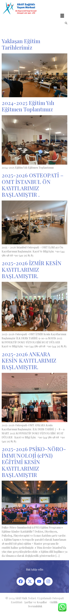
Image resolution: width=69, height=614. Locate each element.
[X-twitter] (30, 581)
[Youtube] (39, 581)
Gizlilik (54, 602)
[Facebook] (21, 581)
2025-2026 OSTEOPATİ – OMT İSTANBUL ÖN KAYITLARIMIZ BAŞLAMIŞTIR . (32, 184)
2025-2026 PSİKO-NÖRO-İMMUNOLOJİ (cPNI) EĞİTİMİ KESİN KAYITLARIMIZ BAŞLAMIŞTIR (34, 461)
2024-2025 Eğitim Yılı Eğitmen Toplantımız (28, 106)
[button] (62, 15)
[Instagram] (48, 581)
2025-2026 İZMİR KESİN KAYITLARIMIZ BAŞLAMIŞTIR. (31, 269)
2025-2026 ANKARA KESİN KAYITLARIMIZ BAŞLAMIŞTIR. (29, 360)
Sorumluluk (35, 606)
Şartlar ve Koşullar (35, 602)
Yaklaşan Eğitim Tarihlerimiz (21, 44)
